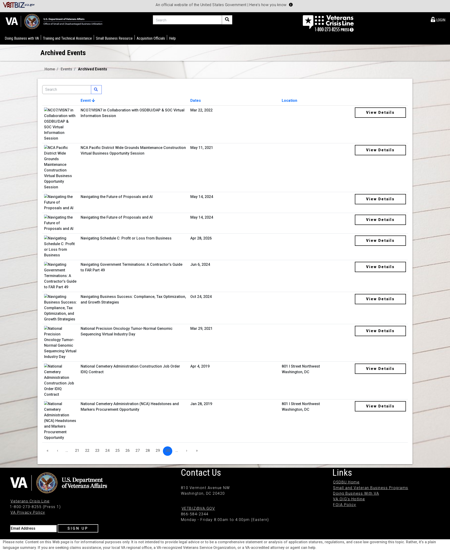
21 (77, 450)
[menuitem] (438, 19)
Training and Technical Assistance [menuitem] (67, 38)
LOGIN (440, 20)
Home (50, 69)
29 (158, 450)
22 (87, 450)
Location (289, 100)
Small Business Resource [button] (114, 38)
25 (117, 450)
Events (66, 69)
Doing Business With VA (356, 493)
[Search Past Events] (96, 89)
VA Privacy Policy (28, 512)
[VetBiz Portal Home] (19, 4)
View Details (380, 112)
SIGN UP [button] (78, 528)
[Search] (227, 19)
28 (148, 450)
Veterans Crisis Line (30, 501)
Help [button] (172, 38)
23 (97, 450)
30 (168, 450)
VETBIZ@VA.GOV (198, 508)
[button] (291, 4)
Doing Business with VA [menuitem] (22, 38)
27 (137, 450)
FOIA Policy (344, 504)
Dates (195, 100)
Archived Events (92, 69)
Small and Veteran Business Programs (370, 488)
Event (86, 100)
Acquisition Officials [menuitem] (151, 38)
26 (127, 450)
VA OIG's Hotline (349, 499)
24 (107, 450)
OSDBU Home (346, 482)
